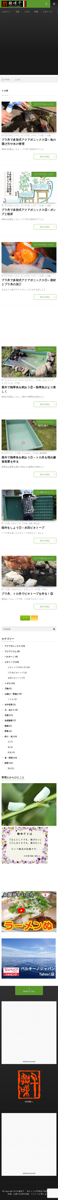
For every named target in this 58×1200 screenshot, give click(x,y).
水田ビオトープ (46, 492)
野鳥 (7, 731)
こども (11, 699)
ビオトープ (47, 11)
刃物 (7, 688)
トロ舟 (41, 135)
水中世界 (9, 704)
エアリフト (8, 453)
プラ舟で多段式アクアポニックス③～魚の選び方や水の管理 (29, 141)
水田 (30, 523)
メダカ (27, 11)
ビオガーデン (16, 589)
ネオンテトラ (47, 380)
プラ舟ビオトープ (45, 558)
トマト (34, 135)
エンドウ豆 (25, 135)
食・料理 (9, 757)
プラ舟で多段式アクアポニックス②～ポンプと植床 (29, 212)
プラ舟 (17, 383)
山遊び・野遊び (12, 694)
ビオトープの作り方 (17, 667)
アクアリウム (47, 349)
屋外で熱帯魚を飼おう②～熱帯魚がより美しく (29, 389)
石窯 (17, 11)
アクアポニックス (45, 104)
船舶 (7, 726)
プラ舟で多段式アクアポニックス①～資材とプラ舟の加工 (29, 282)
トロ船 (48, 135)
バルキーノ (6, 11)
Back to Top (29, 991)
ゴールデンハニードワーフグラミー (19, 380)
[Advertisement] (29, 46)
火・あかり (10, 710)
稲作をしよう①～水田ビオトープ (23, 527)
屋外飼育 (43, 453)
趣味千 (21, 1191)
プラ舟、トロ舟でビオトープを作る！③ (27, 593)
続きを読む (45, 156)
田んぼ (36, 523)
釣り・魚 (9, 736)
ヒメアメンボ (7, 383)
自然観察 (9, 720)
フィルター (26, 453)
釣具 (10, 752)
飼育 (36, 11)
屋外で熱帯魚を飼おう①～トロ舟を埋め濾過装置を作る (29, 459)
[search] (54, 629)
